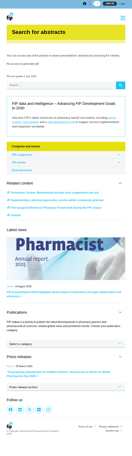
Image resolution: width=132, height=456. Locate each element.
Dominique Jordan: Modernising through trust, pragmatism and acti (55, 192)
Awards (16, 215)
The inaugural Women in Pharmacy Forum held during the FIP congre (56, 207)
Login (122, 3)
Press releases (19, 357)
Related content (20, 183)
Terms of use (85, 426)
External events (22, 170)
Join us (110, 3)
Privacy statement (109, 426)
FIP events (19, 162)
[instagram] (48, 410)
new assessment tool (61, 122)
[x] (29, 410)
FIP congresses (22, 154)
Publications (17, 312)
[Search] (120, 85)
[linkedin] (20, 410)
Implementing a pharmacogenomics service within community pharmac (57, 200)
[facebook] (10, 410)
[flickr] (39, 410)
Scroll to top (112, 430)
